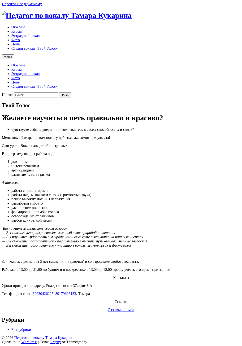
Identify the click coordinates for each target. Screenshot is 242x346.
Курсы (16, 69)
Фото (15, 78)
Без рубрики (21, 330)
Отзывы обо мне (121, 310)
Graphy (55, 342)
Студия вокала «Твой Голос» (34, 86)
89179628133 (65, 294)
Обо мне (18, 65)
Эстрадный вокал (25, 74)
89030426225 (43, 294)
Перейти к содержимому (22, 4)
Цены (16, 82)
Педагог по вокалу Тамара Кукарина (43, 338)
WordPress (29, 342)
